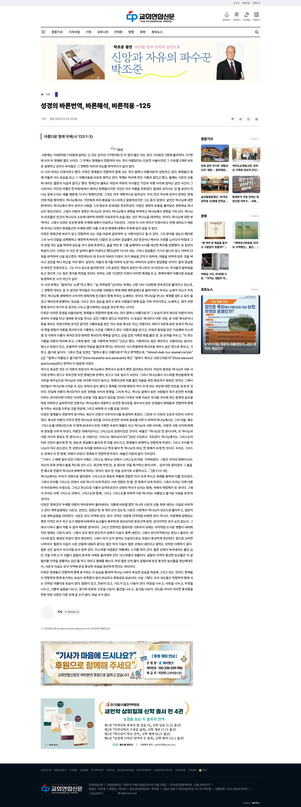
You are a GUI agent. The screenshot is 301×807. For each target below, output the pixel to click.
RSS (204, 770)
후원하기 (226, 20)
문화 (143, 32)
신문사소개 (46, 770)
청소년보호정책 (143, 770)
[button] (203, 326)
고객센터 (192, 770)
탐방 (131, 32)
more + (255, 139)
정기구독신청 (97, 770)
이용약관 (110, 770)
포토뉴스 (157, 32)
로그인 (236, 3)
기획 (88, 32)
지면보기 (256, 20)
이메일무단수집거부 (163, 770)
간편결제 (84, 770)
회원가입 (246, 3)
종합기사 (57, 32)
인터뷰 (118, 32)
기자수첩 (74, 32)
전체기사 (256, 3)
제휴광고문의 (60, 770)
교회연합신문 (111, 793)
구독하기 (236, 20)
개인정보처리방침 (125, 770)
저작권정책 (180, 770)
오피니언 (102, 32)
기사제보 (246, 20)
